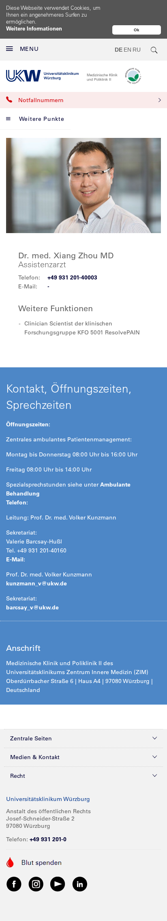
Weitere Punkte (41, 118)
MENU (29, 48)
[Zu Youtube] (58, 884)
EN (127, 49)
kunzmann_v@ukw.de (36, 583)
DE (118, 49)
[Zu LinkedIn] (80, 884)
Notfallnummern (41, 100)
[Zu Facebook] (14, 884)
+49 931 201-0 (48, 839)
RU (137, 49)
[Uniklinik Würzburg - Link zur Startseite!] (42, 76)
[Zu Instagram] (36, 884)
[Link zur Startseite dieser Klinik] (124, 76)
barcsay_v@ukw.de (32, 607)
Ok (136, 30)
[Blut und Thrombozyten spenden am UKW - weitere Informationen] (34, 861)
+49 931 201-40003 (72, 277)
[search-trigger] (154, 50)
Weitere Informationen (34, 28)
